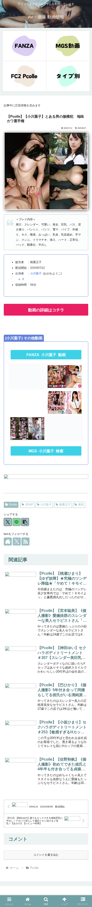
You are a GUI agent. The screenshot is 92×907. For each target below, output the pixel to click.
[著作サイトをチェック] (8, 542)
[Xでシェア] (8, 522)
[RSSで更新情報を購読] (25, 542)
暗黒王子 (65, 504)
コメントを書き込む (46, 854)
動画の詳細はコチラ (46, 310)
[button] (25, 522)
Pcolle (13, 504)
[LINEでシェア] (17, 522)
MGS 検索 (46, 451)
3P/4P (29, 504)
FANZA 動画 (46, 355)
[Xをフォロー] (17, 542)
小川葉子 (36, 273)
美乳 (81, 504)
